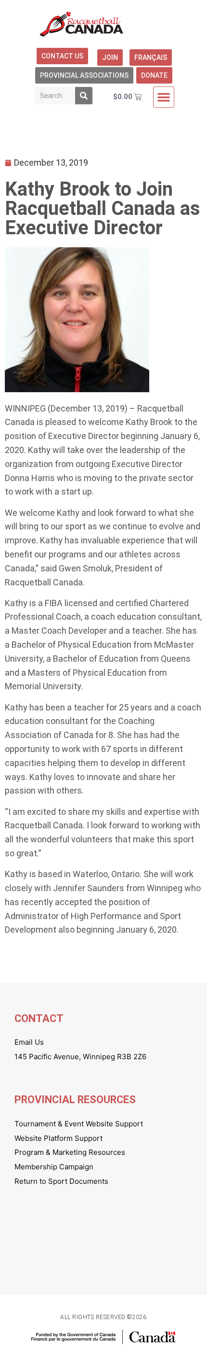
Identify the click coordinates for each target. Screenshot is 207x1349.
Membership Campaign (53, 1166)
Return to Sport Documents (61, 1181)
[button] (163, 97)
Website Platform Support (58, 1138)
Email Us (29, 1042)
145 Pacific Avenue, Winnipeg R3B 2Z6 (80, 1056)
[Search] (83, 95)
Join (110, 57)
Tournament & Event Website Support (78, 1123)
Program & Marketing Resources (69, 1152)
